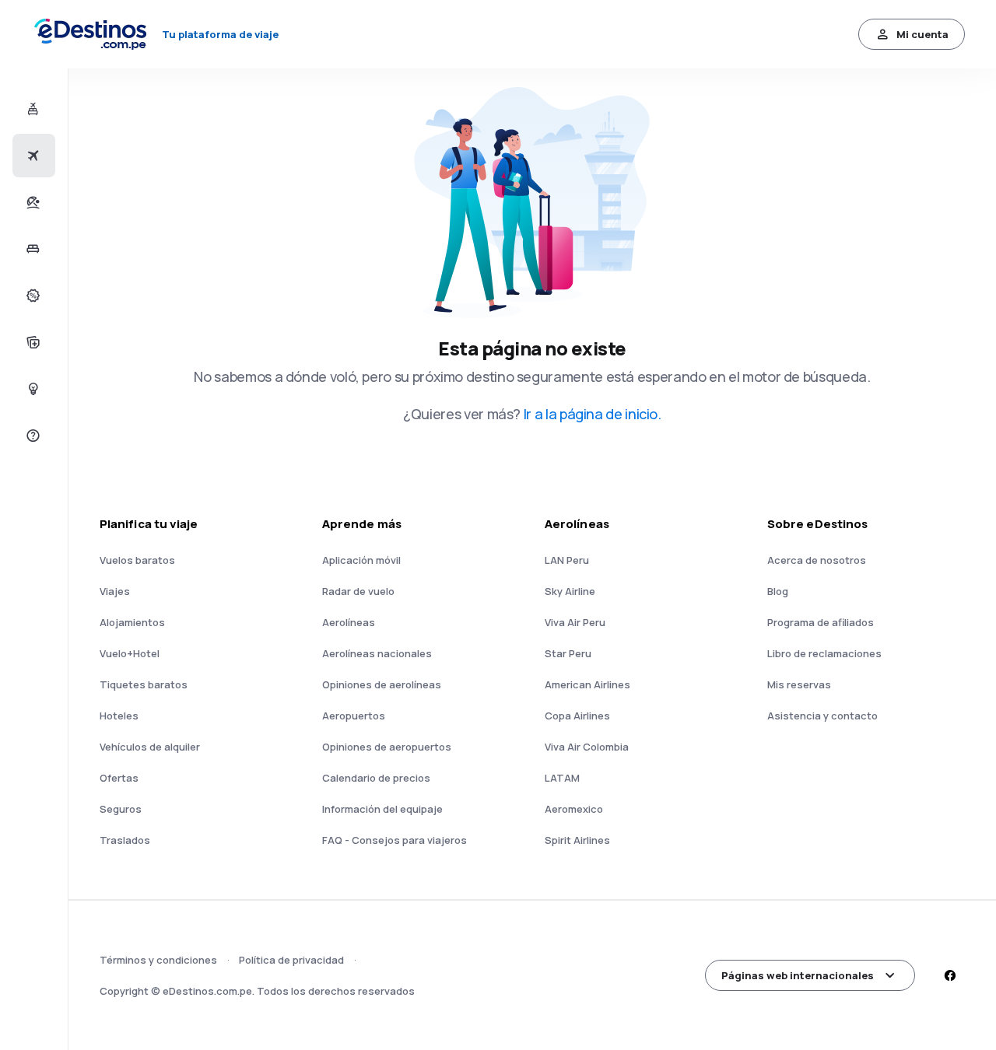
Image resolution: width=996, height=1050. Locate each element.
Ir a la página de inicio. (592, 413)
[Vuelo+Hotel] (31, 109)
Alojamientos (132, 622)
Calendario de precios (376, 778)
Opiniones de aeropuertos (386, 747)
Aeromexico (574, 809)
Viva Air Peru (575, 622)
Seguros (121, 809)
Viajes (115, 591)
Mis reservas (799, 684)
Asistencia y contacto (822, 716)
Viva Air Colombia (587, 747)
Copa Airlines (577, 716)
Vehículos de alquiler (150, 747)
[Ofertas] (31, 295)
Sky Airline (570, 591)
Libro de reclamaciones (824, 653)
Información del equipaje (382, 809)
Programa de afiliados (820, 622)
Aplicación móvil (361, 560)
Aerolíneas (348, 622)
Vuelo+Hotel (130, 653)
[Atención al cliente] (31, 435)
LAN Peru (567, 560)
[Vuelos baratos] (31, 155)
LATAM (562, 778)
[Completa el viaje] (31, 342)
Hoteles (119, 716)
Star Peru (568, 653)
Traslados (125, 840)
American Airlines (587, 684)
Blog (777, 591)
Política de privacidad (291, 960)
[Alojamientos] (31, 249)
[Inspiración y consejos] (31, 389)
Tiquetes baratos (144, 684)
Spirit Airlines (577, 840)
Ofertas (119, 778)
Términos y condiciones (158, 960)
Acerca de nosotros (816, 560)
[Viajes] (31, 202)
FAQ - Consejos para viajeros (394, 840)
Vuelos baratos (137, 560)
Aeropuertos (353, 716)
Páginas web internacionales (797, 975)
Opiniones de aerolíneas (381, 684)
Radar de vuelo (358, 591)
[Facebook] (949, 975)
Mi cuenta (922, 34)
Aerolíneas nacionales (377, 653)
